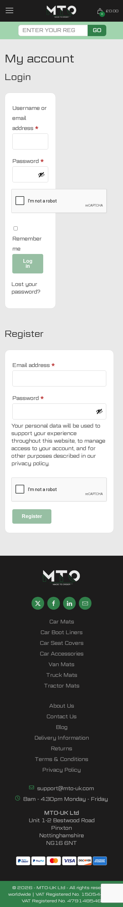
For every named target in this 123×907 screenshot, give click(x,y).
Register (32, 516)
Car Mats (61, 622)
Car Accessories (62, 654)
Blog (61, 727)
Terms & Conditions (61, 759)
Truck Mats (61, 675)
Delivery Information (61, 738)
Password (30, 161)
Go (97, 30)
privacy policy (30, 464)
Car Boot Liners (61, 632)
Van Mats (61, 664)
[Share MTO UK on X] (38, 603)
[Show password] (41, 174)
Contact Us (61, 717)
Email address (45, 365)
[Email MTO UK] (85, 603)
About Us (61, 706)
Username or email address (30, 118)
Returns (61, 749)
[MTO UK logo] (61, 11)
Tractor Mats (61, 686)
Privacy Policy (61, 770)
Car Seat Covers (62, 643)
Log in (27, 263)
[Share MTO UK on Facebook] (53, 603)
